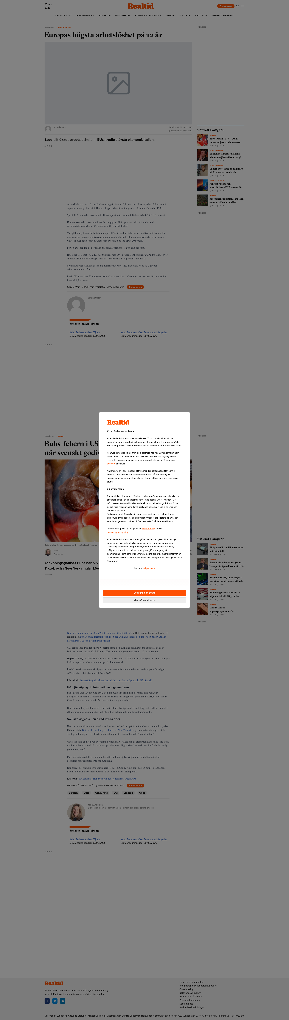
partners (111, 463)
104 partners (148, 568)
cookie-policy (148, 528)
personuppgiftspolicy (117, 532)
